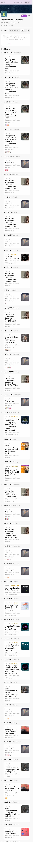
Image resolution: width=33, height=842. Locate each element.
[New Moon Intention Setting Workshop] (17, 590)
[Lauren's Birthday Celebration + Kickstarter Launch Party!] (17, 342)
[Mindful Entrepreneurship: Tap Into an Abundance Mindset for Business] (17, 813)
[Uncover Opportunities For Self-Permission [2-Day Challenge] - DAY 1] (17, 473)
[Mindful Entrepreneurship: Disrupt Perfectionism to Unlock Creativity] (17, 693)
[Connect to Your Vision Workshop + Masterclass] (17, 732)
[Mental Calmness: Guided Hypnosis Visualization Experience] (17, 609)
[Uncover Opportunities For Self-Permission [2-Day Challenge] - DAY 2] (17, 450)
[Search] (29, 30)
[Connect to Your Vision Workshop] (17, 833)
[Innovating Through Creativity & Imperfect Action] (17, 629)
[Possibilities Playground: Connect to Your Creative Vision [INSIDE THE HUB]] (17, 383)
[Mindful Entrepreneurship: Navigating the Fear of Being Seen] (17, 770)
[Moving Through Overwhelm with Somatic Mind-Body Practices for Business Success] (17, 671)
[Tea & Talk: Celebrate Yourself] (17, 258)
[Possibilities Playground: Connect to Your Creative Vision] (17, 495)
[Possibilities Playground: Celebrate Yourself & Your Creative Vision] (17, 186)
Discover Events (18, 2)
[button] (17, 65)
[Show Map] (29, 16)
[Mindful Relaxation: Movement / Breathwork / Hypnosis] (17, 649)
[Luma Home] (3, 2)
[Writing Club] (17, 165)
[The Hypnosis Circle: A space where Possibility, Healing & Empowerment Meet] (17, 65)
